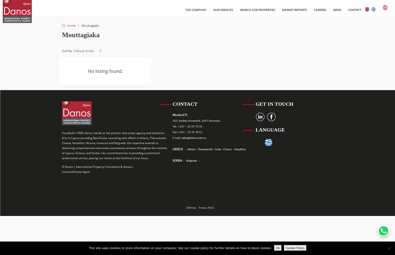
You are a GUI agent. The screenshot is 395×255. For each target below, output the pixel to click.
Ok (278, 248)
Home (71, 26)
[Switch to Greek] (372, 9)
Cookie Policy (295, 248)
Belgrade (191, 160)
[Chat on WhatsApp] (383, 231)
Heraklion (240, 149)
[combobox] (87, 50)
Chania (227, 149)
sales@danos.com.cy (193, 138)
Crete (218, 149)
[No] (389, 248)
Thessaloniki (205, 149)
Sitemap (191, 207)
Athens (191, 149)
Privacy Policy (206, 207)
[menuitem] (385, 7)
